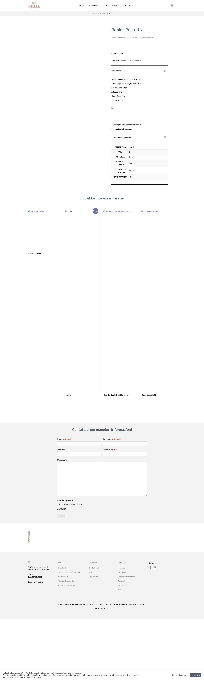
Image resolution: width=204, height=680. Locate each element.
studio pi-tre (106, 608)
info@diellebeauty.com (36, 582)
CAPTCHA (61, 509)
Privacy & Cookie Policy (66, 581)
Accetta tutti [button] (195, 675)
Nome (64, 439)
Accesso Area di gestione (67, 585)
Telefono (61, 449)
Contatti (123, 5)
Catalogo (93, 5)
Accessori (121, 585)
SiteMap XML (94, 577)
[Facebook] (150, 567)
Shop (99, 13)
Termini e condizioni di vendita (69, 572)
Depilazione (122, 572)
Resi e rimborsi (63, 577)
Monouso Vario (135, 60)
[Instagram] (154, 567)
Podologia (121, 581)
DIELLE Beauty (94, 568)
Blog (131, 5)
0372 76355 (34, 574)
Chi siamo (106, 5)
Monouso (124, 60)
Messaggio (62, 460)
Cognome (112, 439)
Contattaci (62, 568)
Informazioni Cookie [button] (180, 675)
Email (110, 449)
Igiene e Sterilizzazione (126, 577)
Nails (120, 590)
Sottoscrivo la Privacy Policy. (70, 504)
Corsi (114, 5)
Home (81, 5)
